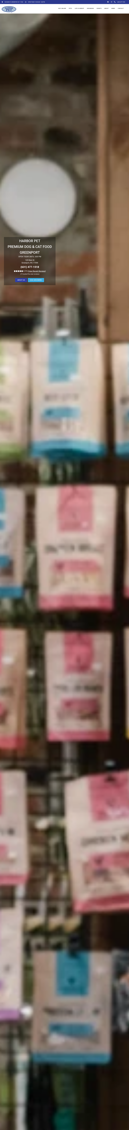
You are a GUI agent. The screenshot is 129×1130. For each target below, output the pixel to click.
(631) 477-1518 (30, 266)
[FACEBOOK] (108, 2)
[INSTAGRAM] (111, 2)
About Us (21, 280)
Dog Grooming (36, 280)
